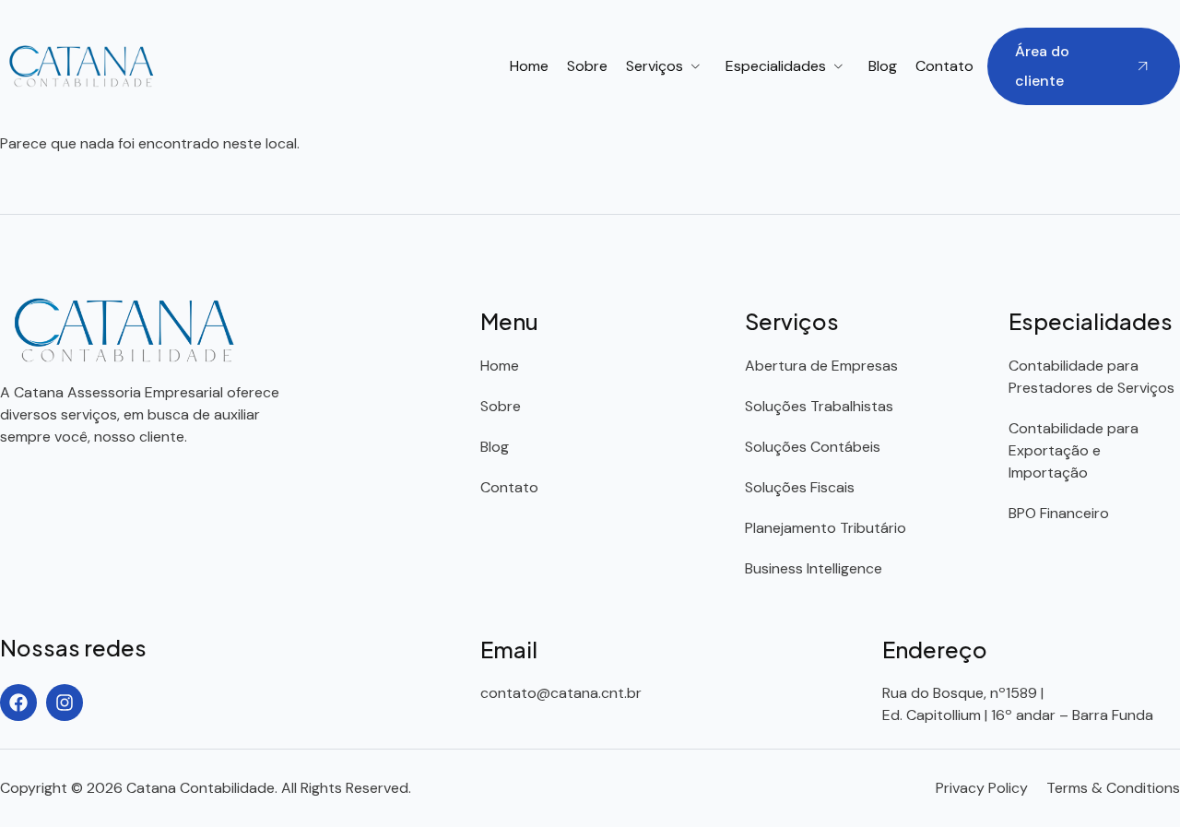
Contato (944, 66)
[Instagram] (64, 702)
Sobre (587, 66)
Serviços (654, 66)
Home (529, 66)
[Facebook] (18, 702)
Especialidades (776, 66)
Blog (882, 66)
